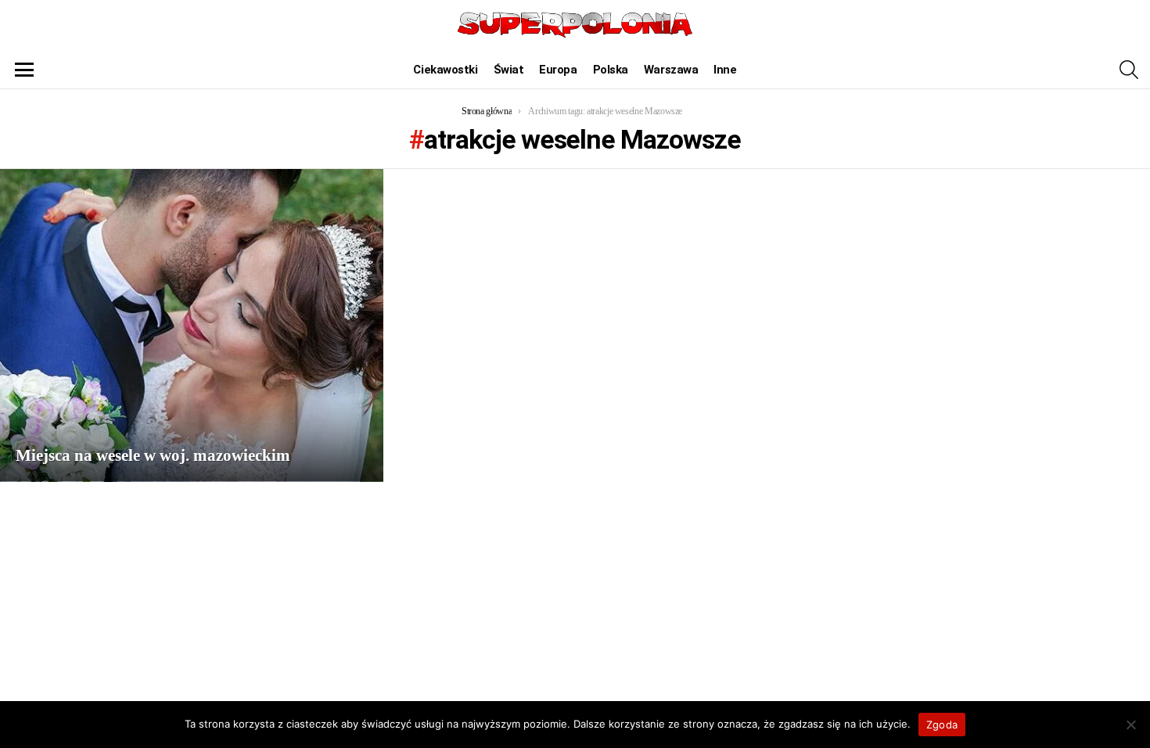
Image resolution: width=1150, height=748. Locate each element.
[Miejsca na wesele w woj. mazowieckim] (191, 325)
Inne (724, 70)
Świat (509, 70)
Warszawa (671, 70)
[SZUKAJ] (1128, 69)
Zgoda (942, 724)
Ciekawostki (445, 70)
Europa (558, 70)
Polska (610, 70)
